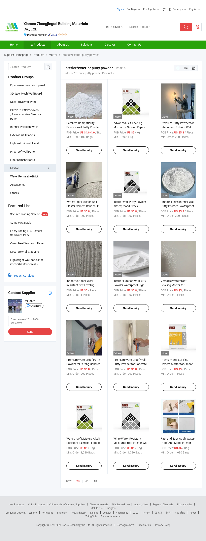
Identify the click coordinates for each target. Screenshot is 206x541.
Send (30, 332)
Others (14, 193)
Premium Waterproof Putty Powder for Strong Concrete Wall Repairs (83, 364)
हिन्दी (168, 512)
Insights (111, 508)
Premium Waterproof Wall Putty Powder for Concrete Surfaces (130, 364)
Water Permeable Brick (24, 176)
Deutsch (107, 512)
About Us (63, 44)
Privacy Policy (162, 524)
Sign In (121, 9)
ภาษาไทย (180, 512)
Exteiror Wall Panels (22, 135)
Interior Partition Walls (24, 127)
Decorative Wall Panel (23, 102)
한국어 (146, 512)
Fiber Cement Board (22, 160)
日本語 (158, 512)
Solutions (87, 44)
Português (47, 512)
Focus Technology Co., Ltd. (77, 524)
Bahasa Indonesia (111, 516)
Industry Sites (141, 504)
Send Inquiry (84, 150)
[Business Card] (50, 293)
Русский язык (78, 512)
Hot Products (16, 504)
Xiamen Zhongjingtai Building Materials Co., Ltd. (56, 26)
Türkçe (192, 512)
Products (39, 44)
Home (14, 44)
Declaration (144, 524)
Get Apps (177, 9)
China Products (36, 504)
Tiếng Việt (91, 516)
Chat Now (35, 305)
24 (78, 481)
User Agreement (125, 524)
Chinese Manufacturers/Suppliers (67, 504)
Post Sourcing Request (198, 27)
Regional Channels (163, 504)
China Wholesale (99, 504)
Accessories (17, 185)
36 (86, 481)
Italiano (94, 512)
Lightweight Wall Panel (24, 143)
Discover (110, 44)
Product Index (184, 504)
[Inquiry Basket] (164, 9)
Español (33, 512)
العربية (135, 512)
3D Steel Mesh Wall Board (26, 93)
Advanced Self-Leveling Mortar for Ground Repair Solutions (129, 127)
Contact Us (134, 44)
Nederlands (122, 512)
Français (62, 512)
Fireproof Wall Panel (22, 151)
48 (95, 481)
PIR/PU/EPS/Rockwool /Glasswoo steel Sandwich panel (26, 114)
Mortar (14, 168)
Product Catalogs (23, 275)
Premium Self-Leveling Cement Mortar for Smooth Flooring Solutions (177, 364)
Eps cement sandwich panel (27, 85)
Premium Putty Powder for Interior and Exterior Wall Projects (177, 127)
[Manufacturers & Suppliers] (30, 8)
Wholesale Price (121, 504)
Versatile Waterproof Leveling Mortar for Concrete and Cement (174, 285)
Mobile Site (97, 508)
